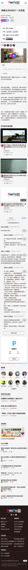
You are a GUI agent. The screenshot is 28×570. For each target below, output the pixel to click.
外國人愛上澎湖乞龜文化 (9, 406)
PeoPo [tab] (11, 218)
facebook (11, 515)
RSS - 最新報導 (5, 553)
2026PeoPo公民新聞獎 (8, 439)
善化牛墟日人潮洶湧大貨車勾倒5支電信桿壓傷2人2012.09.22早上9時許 (15, 147)
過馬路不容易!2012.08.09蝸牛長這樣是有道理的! (15, 176)
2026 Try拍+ (4, 539)
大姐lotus (17, 377)
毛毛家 (5, 451)
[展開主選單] (2, 2)
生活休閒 (9, 32)
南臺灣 (17, 35)
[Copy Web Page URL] (14, 45)
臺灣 (7, 28)
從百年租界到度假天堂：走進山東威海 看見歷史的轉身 (13, 488)
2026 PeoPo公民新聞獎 (7, 541)
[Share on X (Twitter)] (8, 45)
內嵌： (4, 65)
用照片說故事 (4, 546)
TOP (25, 560)
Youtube (16, 515)
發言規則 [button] (24, 218)
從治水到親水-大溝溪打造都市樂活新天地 (13, 458)
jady (10, 377)
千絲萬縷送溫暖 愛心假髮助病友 (11, 466)
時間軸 (3, 526)
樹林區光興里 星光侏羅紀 (9, 480)
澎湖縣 (11, 28)
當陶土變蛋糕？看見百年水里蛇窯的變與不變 (14, 449)
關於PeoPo (4, 522)
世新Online (6, 467)
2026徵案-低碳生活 (19, 539)
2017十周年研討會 (19, 541)
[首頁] (14, 3)
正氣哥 (5, 498)
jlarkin (3, 377)
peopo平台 (6, 474)
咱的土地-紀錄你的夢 (6, 544)
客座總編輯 (17, 531)
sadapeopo (6, 150)
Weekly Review (5, 529)
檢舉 (12, 20)
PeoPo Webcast (18, 524)
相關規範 (3, 524)
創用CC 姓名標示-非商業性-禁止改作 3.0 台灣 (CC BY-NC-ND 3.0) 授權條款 (9, 39)
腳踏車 (8, 35)
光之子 (5, 460)
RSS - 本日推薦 (5, 556)
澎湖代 (14, 349)
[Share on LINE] (11, 45)
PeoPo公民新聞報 (19, 522)
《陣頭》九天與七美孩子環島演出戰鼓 (13, 413)
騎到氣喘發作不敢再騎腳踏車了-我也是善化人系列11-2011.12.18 (15, 205)
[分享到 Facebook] (5, 45)
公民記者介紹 (17, 529)
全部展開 (13, 389)
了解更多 (14, 359)
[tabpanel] (14, 276)
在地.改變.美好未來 (19, 544)
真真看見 (5, 482)
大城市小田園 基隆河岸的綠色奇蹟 (12, 496)
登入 (18, 223)
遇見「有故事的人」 (19, 546)
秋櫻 (25, 377)
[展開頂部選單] (25, 2)
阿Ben (4, 490)
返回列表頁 (14, 333)
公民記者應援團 (18, 526)
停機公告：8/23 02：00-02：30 (11, 473)
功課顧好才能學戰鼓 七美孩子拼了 (12, 399)
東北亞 (12, 35)
